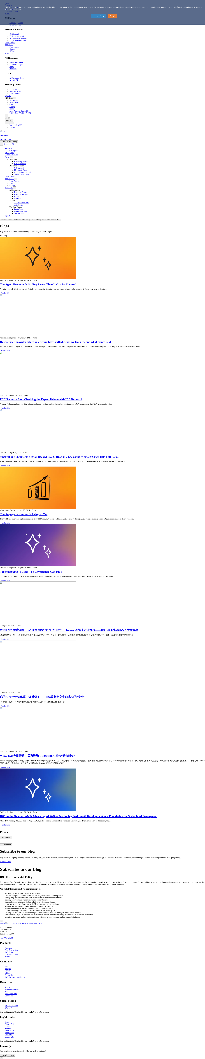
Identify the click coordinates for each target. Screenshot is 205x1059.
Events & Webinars (12, 989)
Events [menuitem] (7, 157)
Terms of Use (10, 1031)
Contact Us (9, 975)
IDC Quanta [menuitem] (9, 153)
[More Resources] (14, 187)
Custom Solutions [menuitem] (11, 155)
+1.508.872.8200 (6, 938)
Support (8, 1028)
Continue (11, 1055)
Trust (7, 1022)
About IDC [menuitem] (9, 45)
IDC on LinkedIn (11, 1006)
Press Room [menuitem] (14, 47)
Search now (6, 845)
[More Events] (11, 157)
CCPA (7, 1026)
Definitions (9, 996)
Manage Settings (98, 16)
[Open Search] (6, 115)
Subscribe (8, 1035)
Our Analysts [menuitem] (10, 43)
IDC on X (8, 1008)
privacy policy (63, 7)
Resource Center (11, 994)
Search (7, 118)
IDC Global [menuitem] (13, 100)
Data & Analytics (11, 950)
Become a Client (6, 139)
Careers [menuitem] (12, 49)
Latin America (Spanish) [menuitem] (18, 111)
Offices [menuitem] (12, 51)
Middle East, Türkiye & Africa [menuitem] (20, 113)
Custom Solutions (11, 954)
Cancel (3, 1055)
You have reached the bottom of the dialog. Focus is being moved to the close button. (30, 220)
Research (8, 948)
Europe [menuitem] (12, 107)
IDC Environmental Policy (15, 977)
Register (12, 127)
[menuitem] (21, 162)
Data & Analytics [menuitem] (11, 151)
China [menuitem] (11, 105)
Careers (7, 971)
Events (7, 956)
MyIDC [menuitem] (8, 96)
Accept (112, 16)
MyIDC (8, 987)
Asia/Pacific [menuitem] (14, 102)
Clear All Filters (6, 837)
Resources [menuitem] (8, 53)
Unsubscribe (9, 1037)
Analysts (8, 969)
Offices (7, 973)
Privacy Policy (10, 1024)
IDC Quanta (9, 952)
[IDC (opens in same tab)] (3, 131)
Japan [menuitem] (11, 109)
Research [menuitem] (8, 148)
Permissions (9, 1033)
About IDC (9, 967)
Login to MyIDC (15, 125)
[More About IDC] (15, 179)
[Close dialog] (1, 144)
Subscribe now (5, 862)
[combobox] (21, 118)
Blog (6, 992)
